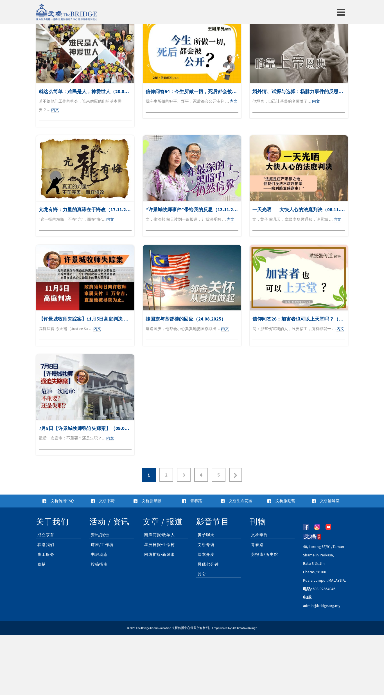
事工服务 (45, 554)
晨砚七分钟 (208, 564)
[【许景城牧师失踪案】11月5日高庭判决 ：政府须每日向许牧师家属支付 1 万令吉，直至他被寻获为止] (85, 277)
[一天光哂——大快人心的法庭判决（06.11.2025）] (299, 168)
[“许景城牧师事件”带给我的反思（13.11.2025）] (192, 168)
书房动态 (99, 554)
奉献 (41, 564)
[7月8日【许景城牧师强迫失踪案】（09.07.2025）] (85, 387)
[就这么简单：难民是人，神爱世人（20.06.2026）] (85, 50)
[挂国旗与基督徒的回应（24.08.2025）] (192, 277)
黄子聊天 (206, 534)
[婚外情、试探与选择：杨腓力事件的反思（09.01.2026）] (299, 50)
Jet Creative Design (244, 628)
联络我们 (45, 544)
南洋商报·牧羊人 (159, 534)
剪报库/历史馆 (264, 554)
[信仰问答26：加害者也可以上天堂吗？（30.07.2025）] (299, 277)
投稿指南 (99, 564)
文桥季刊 (259, 534)
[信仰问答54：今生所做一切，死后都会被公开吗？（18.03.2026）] (192, 50)
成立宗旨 (45, 534)
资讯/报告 (100, 534)
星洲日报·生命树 (159, 544)
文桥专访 (206, 544)
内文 (55, 109)
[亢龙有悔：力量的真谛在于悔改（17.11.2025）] (85, 168)
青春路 (257, 544)
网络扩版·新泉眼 (159, 554)
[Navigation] (341, 12)
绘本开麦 (206, 554)
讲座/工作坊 (102, 544)
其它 (202, 574)
